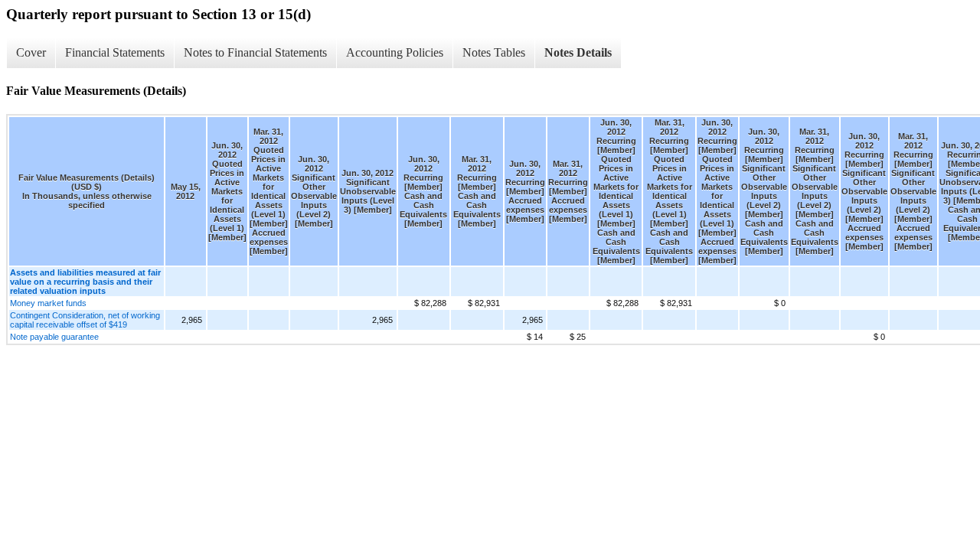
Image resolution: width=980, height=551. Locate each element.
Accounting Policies (394, 52)
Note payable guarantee (54, 336)
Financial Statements (115, 52)
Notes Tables (493, 52)
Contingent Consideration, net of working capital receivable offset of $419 (85, 320)
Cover (31, 52)
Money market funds (48, 303)
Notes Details (578, 52)
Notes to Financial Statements (255, 52)
